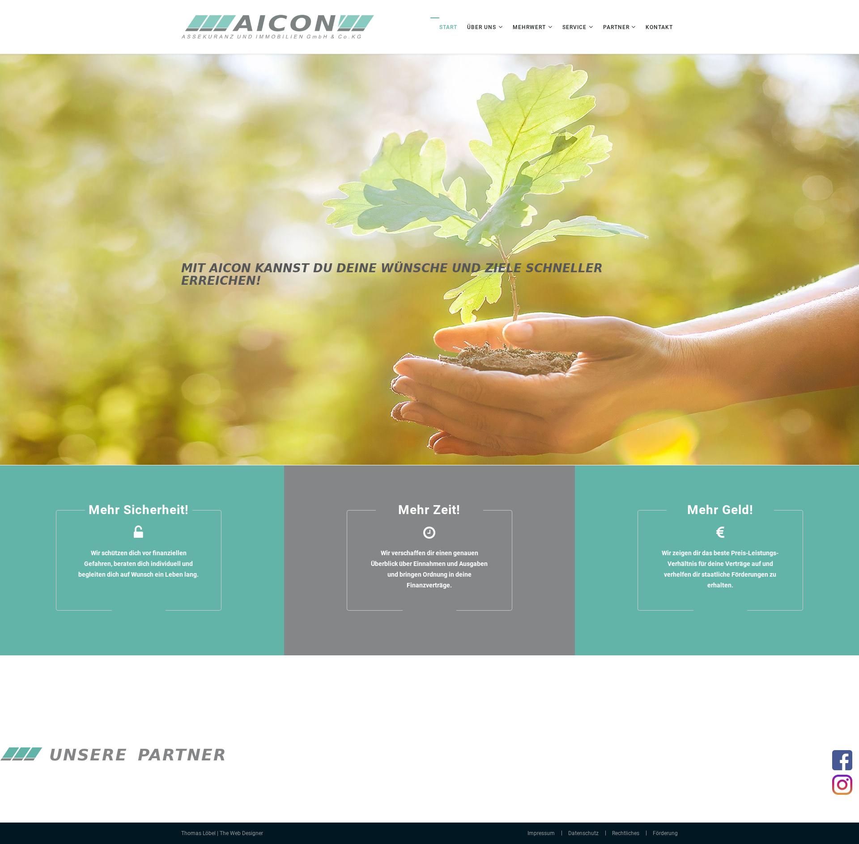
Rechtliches (625, 833)
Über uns (481, 27)
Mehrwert (529, 27)
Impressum (541, 833)
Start (448, 27)
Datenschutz (583, 833)
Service (574, 27)
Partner (617, 27)
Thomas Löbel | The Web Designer (222, 833)
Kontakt (659, 27)
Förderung (665, 833)
